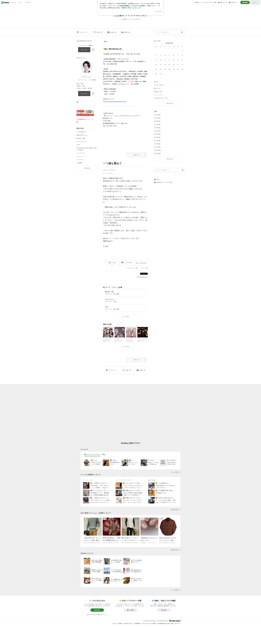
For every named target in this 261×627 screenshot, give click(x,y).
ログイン (255, 2)
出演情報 (79, 163)
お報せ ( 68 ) (158, 91)
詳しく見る (130, 610)
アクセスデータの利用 (150, 623)
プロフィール (82, 80)
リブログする (142, 263)
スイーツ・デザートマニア (124, 480)
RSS (158, 179)
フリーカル (80, 159)
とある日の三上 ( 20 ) (161, 98)
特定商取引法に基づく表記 (166, 623)
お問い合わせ (128, 623)
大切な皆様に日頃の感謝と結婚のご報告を (86, 149)
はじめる (97, 610)
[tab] (92, 454)
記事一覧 (99, 32)
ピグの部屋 (92, 80)
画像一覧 (113, 32)
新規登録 (245, 2)
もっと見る (125, 316)
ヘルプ (178, 623)
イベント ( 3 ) (158, 95)
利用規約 (137, 623)
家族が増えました (82, 135)
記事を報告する (143, 277)
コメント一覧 (144, 268)
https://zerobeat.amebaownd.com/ (114, 101)
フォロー (85, 50)
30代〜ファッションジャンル (92, 454)
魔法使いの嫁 (80, 138)
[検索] (182, 32)
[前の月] (161, 43)
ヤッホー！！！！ (82, 156)
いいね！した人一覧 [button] (131, 268)
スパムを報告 (118, 623)
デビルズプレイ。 (82, 141)
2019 (78, 145)
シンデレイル (80, 153)
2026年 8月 (169, 43)
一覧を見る (169, 103)
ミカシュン (87, 76)
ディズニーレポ (87, 480)
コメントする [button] (128, 263)
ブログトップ (84, 32)
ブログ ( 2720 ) (159, 85)
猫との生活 (151, 480)
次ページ (136, 155)
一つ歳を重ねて (112, 163)
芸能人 (104, 454)
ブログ (110, 173)
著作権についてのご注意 (164, 182)
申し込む (163, 610)
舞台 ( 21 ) (157, 88)
